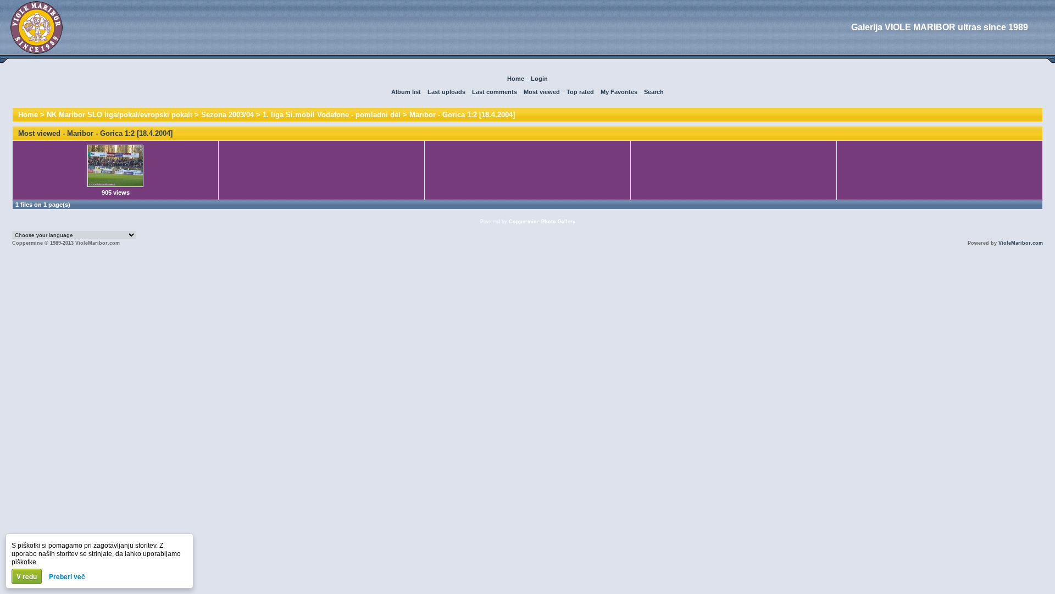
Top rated (580, 92)
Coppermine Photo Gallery (542, 221)
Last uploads (446, 92)
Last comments (494, 92)
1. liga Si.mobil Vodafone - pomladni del (332, 115)
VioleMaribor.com (1020, 243)
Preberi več (67, 576)
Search (654, 92)
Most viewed (542, 92)
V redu (26, 576)
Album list (406, 92)
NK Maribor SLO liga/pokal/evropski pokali (119, 115)
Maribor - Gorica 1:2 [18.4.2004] (462, 115)
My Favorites (619, 92)
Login (539, 78)
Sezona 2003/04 (227, 115)
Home (515, 78)
